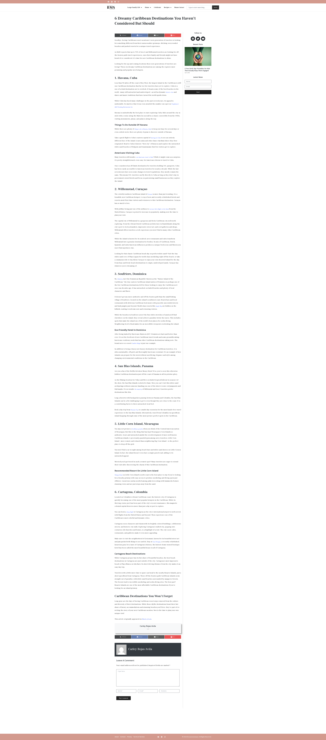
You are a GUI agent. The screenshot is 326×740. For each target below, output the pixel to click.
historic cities (169, 92)
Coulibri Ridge (135, 343)
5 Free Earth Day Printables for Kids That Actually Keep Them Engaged (197, 69)
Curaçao (149, 194)
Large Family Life (133, 7)
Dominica (120, 279)
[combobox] (199, 7)
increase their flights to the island (159, 209)
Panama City (134, 410)
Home (147, 7)
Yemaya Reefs (119, 475)
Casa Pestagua (156, 542)
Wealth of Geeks (146, 619)
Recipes (167, 7)
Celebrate (157, 7)
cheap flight (129, 512)
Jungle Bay (158, 306)
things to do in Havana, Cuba (142, 129)
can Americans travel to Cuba (144, 157)
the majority (138, 389)
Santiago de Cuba (155, 138)
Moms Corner (179, 7)
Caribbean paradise (137, 429)
